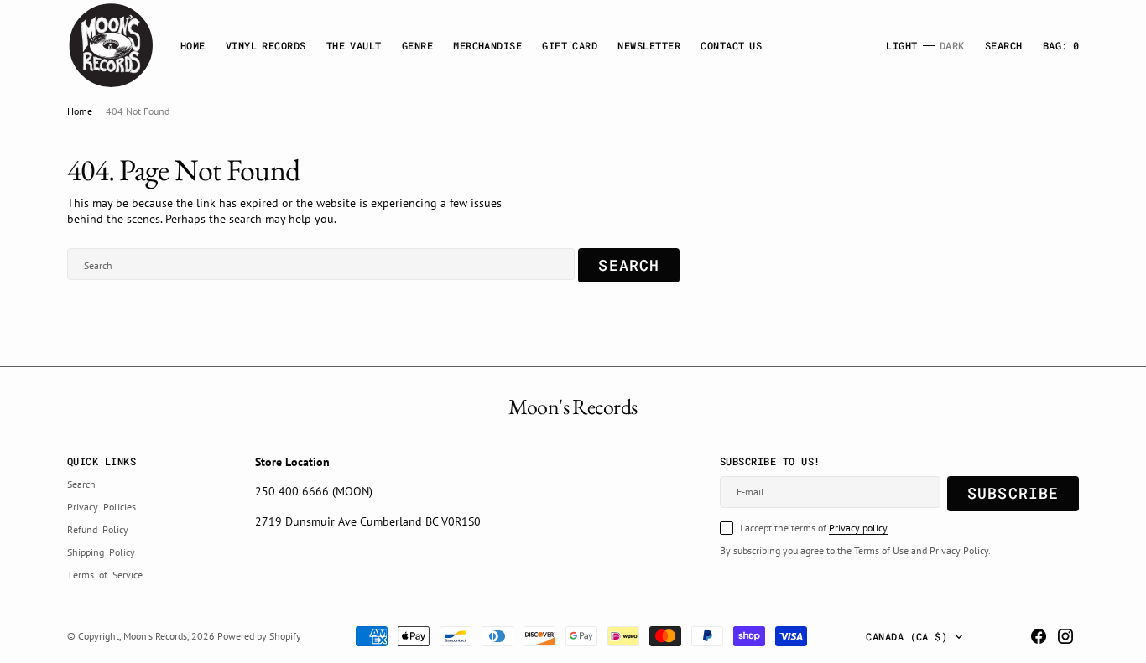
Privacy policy (858, 527)
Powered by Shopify (259, 635)
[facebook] (1038, 636)
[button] (1061, 46)
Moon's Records (155, 635)
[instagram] (1065, 636)
